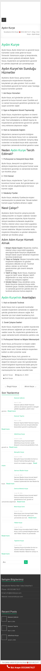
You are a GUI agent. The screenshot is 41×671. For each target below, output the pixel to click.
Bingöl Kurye (11, 386)
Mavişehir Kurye (19, 452)
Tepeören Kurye (19, 541)
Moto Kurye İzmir (19, 506)
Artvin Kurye (30, 386)
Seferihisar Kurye (19, 434)
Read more (12, 411)
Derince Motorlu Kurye (21, 488)
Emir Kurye (9, 375)
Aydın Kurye (10, 45)
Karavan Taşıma (19, 416)
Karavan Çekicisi (19, 398)
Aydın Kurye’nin (11, 297)
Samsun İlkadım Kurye (21, 470)
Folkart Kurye (18, 522)
